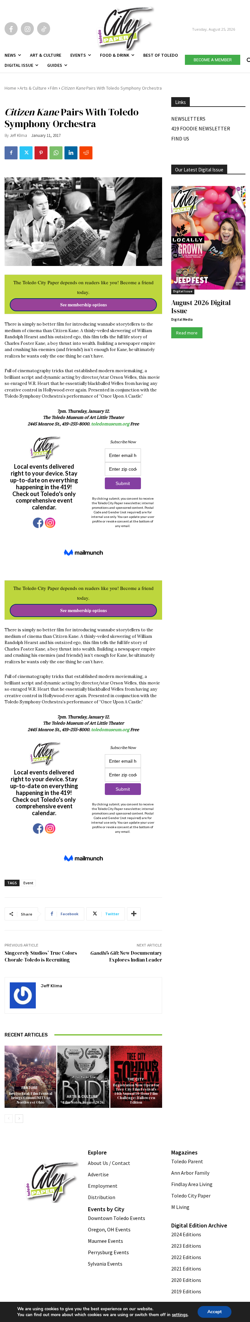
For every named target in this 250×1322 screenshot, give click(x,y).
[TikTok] (43, 28)
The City (135, 1079)
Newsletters (188, 118)
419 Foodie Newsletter (200, 128)
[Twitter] (26, 152)
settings (180, 1315)
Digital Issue (182, 291)
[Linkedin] (70, 152)
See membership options (83, 304)
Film (54, 88)
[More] (134, 913)
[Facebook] (11, 28)
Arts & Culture (33, 88)
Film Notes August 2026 (83, 1102)
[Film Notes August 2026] (83, 1077)
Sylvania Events (105, 1263)
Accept (214, 1312)
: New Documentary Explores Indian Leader (126, 956)
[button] (248, 58)
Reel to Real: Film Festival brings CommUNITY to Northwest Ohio (30, 1098)
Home (10, 88)
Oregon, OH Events (109, 1229)
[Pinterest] (41, 152)
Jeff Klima (18, 135)
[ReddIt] (85, 152)
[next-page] (19, 1118)
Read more (187, 333)
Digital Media (182, 319)
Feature (29, 1088)
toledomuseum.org (110, 424)
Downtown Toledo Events (116, 1218)
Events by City (106, 1209)
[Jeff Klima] (23, 995)
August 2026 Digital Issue (201, 307)
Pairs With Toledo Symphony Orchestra (111, 88)
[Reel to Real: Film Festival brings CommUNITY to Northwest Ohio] (30, 1077)
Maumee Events (105, 1241)
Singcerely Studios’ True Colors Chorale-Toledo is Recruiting (41, 956)
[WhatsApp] (55, 152)
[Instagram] (27, 28)
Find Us (180, 138)
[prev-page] (9, 1118)
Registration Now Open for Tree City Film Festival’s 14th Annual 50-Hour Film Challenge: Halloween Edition (136, 1094)
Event (28, 882)
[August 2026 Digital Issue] (208, 238)
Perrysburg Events (108, 1252)
